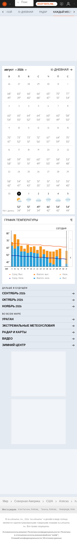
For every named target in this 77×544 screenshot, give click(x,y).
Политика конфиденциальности (44, 532)
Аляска (64, 501)
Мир (5, 501)
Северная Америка (27, 501)
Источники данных (52, 538)
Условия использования (15, 532)
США (49, 501)
